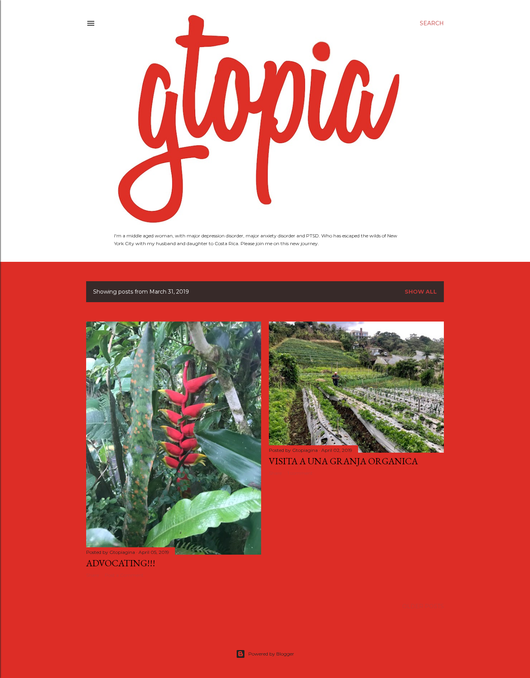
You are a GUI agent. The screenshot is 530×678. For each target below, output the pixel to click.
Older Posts (423, 606)
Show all (421, 291)
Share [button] (92, 575)
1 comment (300, 473)
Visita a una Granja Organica (343, 461)
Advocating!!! (120, 563)
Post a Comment (124, 575)
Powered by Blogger (271, 654)
